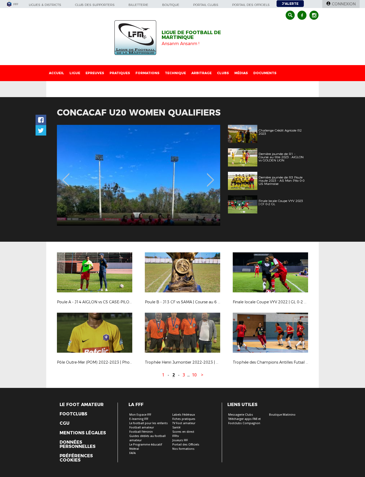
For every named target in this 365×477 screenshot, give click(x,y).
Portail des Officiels (185, 444)
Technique (175, 73)
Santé (176, 427)
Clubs (223, 73)
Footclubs (73, 414)
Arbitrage (201, 73)
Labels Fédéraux (183, 414)
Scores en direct (183, 432)
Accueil (56, 73)
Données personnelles (77, 444)
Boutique (170, 4)
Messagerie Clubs (240, 414)
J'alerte (290, 4)
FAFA (132, 453)
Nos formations (183, 449)
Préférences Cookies (76, 458)
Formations (147, 73)
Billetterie (138, 4)
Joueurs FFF (180, 440)
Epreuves (95, 73)
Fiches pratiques (183, 419)
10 (194, 374)
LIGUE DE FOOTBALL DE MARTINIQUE (191, 35)
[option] (138, 175)
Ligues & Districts (45, 4)
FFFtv (175, 436)
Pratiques (120, 73)
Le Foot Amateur (82, 405)
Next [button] (210, 176)
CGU (64, 423)
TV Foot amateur (183, 423)
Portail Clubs (205, 4)
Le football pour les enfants (148, 423)
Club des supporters (95, 4)
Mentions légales (83, 433)
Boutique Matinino (282, 414)
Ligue (74, 73)
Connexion (344, 4)
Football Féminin (141, 432)
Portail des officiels (251, 4)
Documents (265, 73)
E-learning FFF (138, 419)
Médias (241, 73)
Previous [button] (66, 176)
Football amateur (141, 427)
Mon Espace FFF (140, 414)
